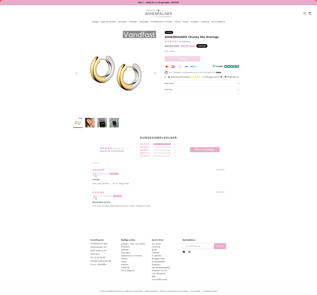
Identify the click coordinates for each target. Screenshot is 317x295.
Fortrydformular (160, 279)
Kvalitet (124, 264)
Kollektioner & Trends (131, 255)
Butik (154, 250)
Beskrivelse (202, 83)
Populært (125, 252)
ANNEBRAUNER (112, 291)
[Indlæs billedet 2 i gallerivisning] (90, 123)
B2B (153, 276)
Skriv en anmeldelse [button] (205, 149)
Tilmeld (220, 246)
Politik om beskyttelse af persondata (174, 291)
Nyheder (125, 250)
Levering (125, 267)
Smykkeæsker (158, 261)
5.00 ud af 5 (118, 148)
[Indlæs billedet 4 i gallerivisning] (114, 123)
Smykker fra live (159, 270)
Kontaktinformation (210, 291)
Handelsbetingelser (161, 267)
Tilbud (124, 258)
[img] (98, 170)
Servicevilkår (195, 291)
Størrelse (202, 89)
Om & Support (128, 270)
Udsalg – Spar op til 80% (133, 244)
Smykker (125, 247)
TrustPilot (156, 255)
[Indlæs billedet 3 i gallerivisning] (102, 123)
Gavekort (156, 264)
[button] (122, 22)
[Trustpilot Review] (217, 66)
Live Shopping (158, 273)
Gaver (124, 261)
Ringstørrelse (158, 258)
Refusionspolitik (151, 291)
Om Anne (156, 244)
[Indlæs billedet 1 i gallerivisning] (78, 123)
